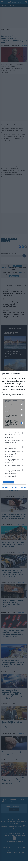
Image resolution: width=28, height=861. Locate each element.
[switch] (22, 404)
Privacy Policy (22, 487)
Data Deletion (5, 487)
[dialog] (14, 430)
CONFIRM (8, 482)
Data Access (14, 487)
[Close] (25, 373)
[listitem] (14, 401)
